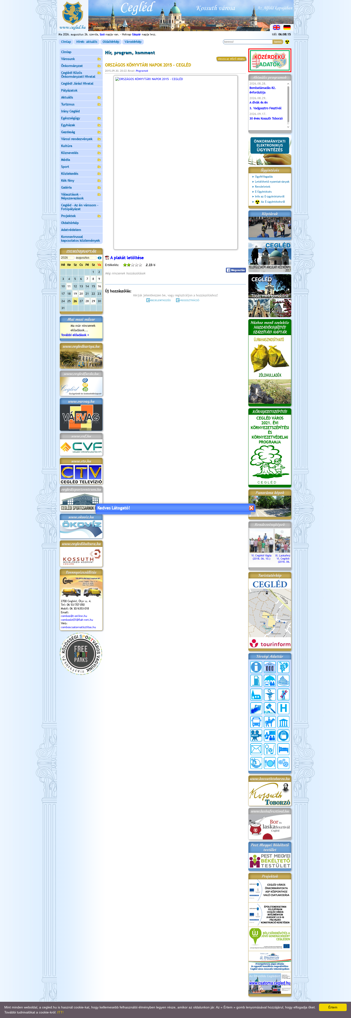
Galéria (66, 187)
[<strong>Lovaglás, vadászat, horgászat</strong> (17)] (270, 722)
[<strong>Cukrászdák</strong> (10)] (283, 681)
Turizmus (67, 104)
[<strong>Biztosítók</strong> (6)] (270, 681)
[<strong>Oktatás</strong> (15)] (270, 735)
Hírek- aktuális (86, 42)
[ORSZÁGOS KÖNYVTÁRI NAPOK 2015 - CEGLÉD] (175, 162)
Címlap (66, 42)
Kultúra (66, 146)
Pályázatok (69, 90)
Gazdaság (68, 132)
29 (93, 301)
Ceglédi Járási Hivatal (77, 83)
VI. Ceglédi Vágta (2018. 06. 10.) (261, 557)
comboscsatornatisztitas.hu (78, 627)
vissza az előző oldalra (231, 58)
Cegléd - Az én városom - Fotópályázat (79, 207)
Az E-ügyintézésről (273, 201)
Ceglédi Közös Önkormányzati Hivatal (78, 74)
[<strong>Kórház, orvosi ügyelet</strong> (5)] (283, 708)
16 (99, 286)
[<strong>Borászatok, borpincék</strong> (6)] (283, 667)
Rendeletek (262, 186)
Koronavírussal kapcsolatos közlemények (80, 238)
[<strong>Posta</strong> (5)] (256, 749)
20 (81, 293)
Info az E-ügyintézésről (270, 196)
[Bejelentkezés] (158, 300)
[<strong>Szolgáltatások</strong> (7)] (283, 763)
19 (75, 293)
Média (65, 160)
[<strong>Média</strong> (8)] (256, 735)
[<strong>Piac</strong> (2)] (283, 735)
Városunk (68, 59)
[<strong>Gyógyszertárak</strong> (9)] (270, 695)
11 (69, 286)
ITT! (60, 1012)
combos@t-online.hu (74, 616)
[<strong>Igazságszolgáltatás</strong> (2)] (270, 708)
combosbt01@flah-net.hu (77, 619)
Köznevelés (69, 153)
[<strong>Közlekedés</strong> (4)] (256, 722)
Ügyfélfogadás (264, 176)
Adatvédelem (71, 230)
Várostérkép (133, 42)
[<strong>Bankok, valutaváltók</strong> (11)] (270, 667)
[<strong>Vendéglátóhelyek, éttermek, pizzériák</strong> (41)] (270, 763)
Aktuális (67, 97)
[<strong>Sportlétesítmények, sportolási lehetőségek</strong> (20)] (270, 749)
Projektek (68, 216)
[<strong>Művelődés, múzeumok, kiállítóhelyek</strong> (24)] (283, 722)
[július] (98, 258)
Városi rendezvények (76, 139)
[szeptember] (101, 258)
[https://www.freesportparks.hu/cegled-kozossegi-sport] (81, 674)
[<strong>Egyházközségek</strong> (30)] (256, 695)
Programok (142, 70)
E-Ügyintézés (263, 191)
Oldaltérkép (111, 42)
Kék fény (67, 180)
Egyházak (68, 125)
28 (87, 301)
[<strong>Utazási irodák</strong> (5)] (256, 763)
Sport (65, 167)
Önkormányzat (72, 66)
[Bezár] (251, 508)
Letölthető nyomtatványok (272, 181)
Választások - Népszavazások (72, 196)
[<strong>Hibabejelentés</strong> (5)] (283, 695)
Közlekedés (69, 173)
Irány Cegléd (70, 111)
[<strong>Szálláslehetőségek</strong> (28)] (283, 749)
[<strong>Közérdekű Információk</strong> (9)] (256, 667)
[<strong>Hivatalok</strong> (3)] (256, 708)
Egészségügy (70, 118)
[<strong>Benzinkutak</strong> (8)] (256, 681)
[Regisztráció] (188, 300)
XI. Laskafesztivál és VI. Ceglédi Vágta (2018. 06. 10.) (286, 558)
